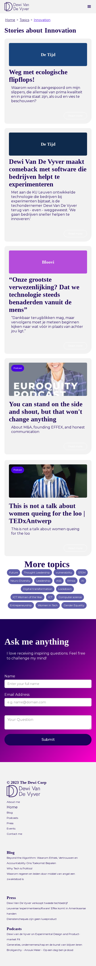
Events (11, 828)
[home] (14, 6)
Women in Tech (48, 605)
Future (13, 572)
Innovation (42, 20)
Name (9, 676)
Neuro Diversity (20, 580)
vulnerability (64, 572)
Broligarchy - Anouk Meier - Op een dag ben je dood (40, 950)
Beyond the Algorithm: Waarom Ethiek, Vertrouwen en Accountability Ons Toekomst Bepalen (42, 860)
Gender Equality (74, 605)
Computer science (70, 597)
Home (10, 20)
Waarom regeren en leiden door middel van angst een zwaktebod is (41, 876)
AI (82, 580)
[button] (89, 6)
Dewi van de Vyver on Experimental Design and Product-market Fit (43, 936)
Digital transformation (37, 589)
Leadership (43, 580)
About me (13, 802)
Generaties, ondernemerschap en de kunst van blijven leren (44, 944)
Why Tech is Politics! (19, 868)
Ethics (71, 580)
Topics (24, 20)
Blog (10, 812)
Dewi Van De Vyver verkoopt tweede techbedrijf (37, 903)
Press (10, 823)
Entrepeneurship (21, 605)
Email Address (16, 694)
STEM (82, 572)
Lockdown (65, 589)
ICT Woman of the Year (27, 597)
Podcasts (12, 817)
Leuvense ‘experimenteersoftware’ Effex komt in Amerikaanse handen (46, 911)
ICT (50, 597)
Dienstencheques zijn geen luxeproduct (32, 919)
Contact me (14, 833)
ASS (58, 580)
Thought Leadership (37, 572)
